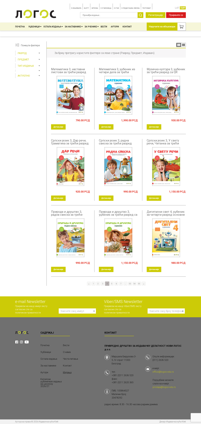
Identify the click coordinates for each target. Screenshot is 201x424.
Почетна (20, 27)
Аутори (115, 27)
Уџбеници (34, 27)
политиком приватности (28, 312)
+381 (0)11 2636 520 (122, 375)
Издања (67, 372)
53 (130, 284)
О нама (67, 352)
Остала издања (52, 27)
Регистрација (155, 15)
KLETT (86, 8)
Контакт (127, 27)
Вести (104, 27)
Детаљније (58, 127)
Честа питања (70, 359)
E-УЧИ (116, 8)
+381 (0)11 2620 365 (122, 382)
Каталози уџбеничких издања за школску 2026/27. (51, 382)
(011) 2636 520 (160, 360)
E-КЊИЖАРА (76, 8)
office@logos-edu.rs (163, 371)
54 (134, 284)
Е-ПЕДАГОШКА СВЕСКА (131, 8)
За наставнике (73, 27)
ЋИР (182, 7)
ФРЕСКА (95, 8)
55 (139, 284)
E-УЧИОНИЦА (106, 8)
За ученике (91, 27)
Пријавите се (176, 15)
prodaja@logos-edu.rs (164, 387)
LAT (177, 7)
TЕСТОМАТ (146, 8)
